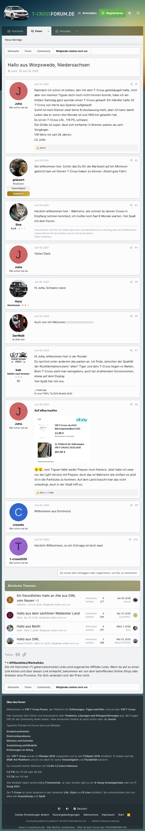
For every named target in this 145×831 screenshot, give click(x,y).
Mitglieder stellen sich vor (56, 604)
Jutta (14, 70)
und (46, 492)
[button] (130, 13)
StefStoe (21, 604)
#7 (136, 350)
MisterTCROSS (25, 643)
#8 (136, 404)
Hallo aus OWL (28, 639)
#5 (136, 281)
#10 (136, 539)
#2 (136, 160)
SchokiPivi (124, 616)
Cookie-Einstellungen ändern (32, 814)
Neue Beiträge (13, 39)
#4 (136, 247)
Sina (128, 629)
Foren (38, 31)
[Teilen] (131, 84)
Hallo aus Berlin (28, 626)
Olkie (19, 617)
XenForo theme (99, 821)
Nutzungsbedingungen (66, 814)
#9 (136, 505)
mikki (19, 630)
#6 (136, 316)
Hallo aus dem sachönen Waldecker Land (48, 613)
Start (121, 814)
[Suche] (138, 13)
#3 (136, 205)
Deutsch (81, 808)
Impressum (108, 814)
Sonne (127, 601)
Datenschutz (90, 814)
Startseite (17, 31)
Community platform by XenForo (56, 821)
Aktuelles (65, 31)
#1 (136, 84)
